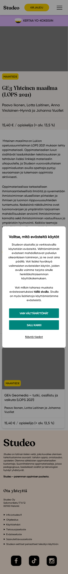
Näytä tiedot (34, 337)
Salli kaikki (34, 325)
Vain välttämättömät (34, 313)
